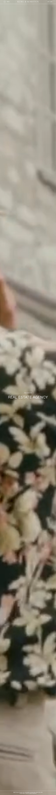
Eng (51, 1)
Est (48, 1)
